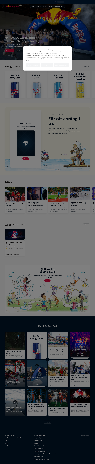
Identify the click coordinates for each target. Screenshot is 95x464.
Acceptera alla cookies (61, 65)
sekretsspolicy (49, 59)
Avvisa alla (46, 65)
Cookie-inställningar (33, 65)
